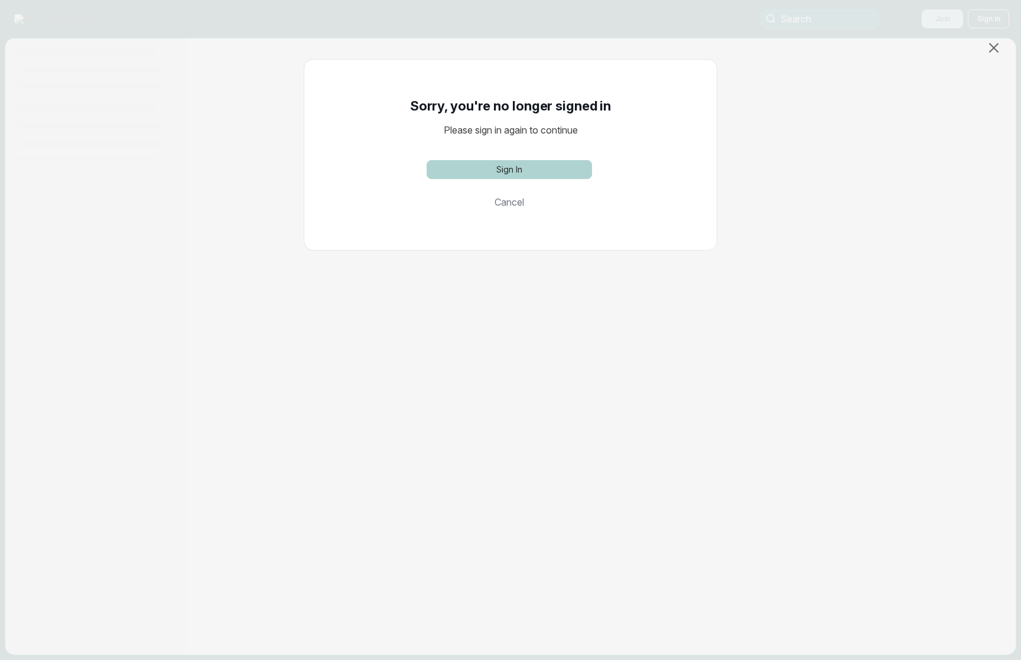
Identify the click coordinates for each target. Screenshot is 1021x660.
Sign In (509, 169)
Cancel (509, 202)
